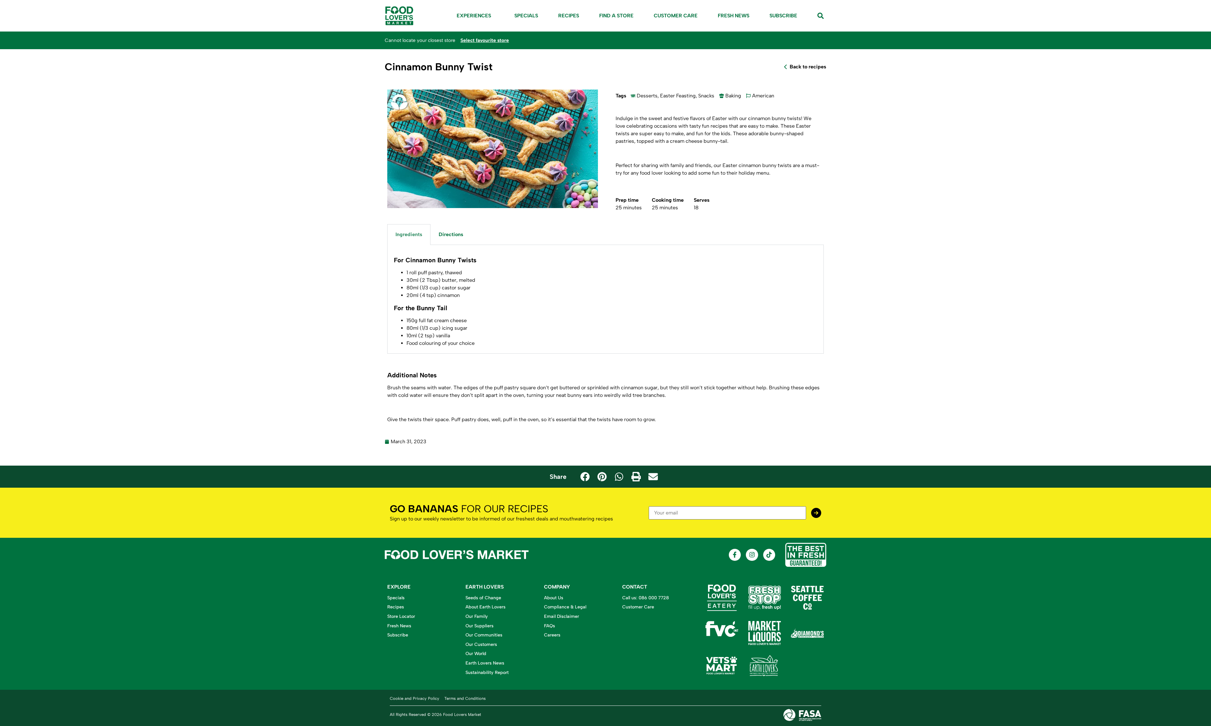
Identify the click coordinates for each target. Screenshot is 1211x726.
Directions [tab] (451, 234)
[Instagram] (752, 555)
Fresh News (733, 16)
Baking (733, 96)
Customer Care (676, 16)
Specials (526, 16)
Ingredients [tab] (408, 234)
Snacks (706, 96)
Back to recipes (808, 67)
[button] (585, 476)
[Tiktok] (769, 555)
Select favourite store (484, 40)
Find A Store (616, 16)
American (763, 96)
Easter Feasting (678, 96)
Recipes (568, 16)
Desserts (647, 96)
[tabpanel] (605, 299)
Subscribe (783, 16)
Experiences (474, 16)
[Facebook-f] (735, 555)
